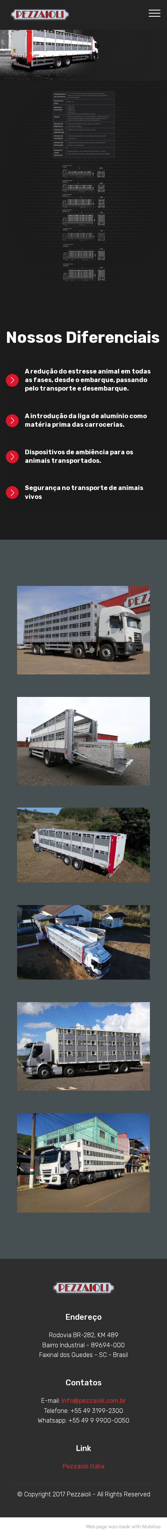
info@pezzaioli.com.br (93, 1400)
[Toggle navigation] (155, 12)
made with (129, 1526)
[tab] (83, 380)
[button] (83, 380)
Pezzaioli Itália (83, 1466)
